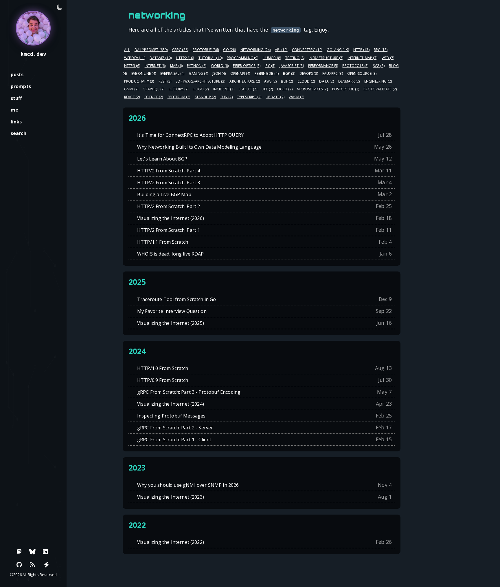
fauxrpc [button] (332, 73)
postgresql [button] (345, 89)
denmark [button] (349, 81)
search (18, 133)
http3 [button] (132, 65)
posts (17, 74)
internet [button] (155, 65)
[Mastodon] (19, 551)
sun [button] (226, 96)
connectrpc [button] (307, 49)
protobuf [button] (206, 49)
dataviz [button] (161, 57)
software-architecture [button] (200, 81)
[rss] (32, 564)
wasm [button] (296, 96)
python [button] (197, 65)
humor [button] (272, 57)
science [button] (153, 96)
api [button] (281, 49)
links (16, 122)
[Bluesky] (32, 551)
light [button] (284, 89)
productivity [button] (139, 81)
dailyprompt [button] (151, 49)
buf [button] (287, 81)
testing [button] (294, 57)
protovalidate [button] (380, 89)
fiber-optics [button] (246, 65)
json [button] (219, 73)
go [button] (229, 49)
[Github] (19, 564)
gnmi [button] (131, 89)
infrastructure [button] (326, 57)
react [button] (132, 96)
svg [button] (379, 65)
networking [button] (255, 49)
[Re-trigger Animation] (46, 564)
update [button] (275, 96)
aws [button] (270, 81)
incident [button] (223, 89)
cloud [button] (306, 81)
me (14, 110)
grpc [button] (180, 49)
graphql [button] (153, 89)
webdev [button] (134, 57)
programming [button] (242, 57)
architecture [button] (244, 81)
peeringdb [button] (267, 73)
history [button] (178, 89)
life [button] (267, 89)
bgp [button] (289, 73)
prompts (21, 86)
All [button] (127, 49)
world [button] (220, 65)
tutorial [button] (210, 57)
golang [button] (338, 49)
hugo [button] (201, 89)
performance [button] (323, 65)
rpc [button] (380, 49)
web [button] (388, 57)
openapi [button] (240, 73)
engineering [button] (378, 81)
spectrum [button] (179, 96)
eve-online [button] (143, 73)
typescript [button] (249, 96)
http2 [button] (185, 57)
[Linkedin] (45, 551)
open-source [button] (361, 73)
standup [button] (205, 96)
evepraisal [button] (172, 73)
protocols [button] (355, 65)
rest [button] (165, 81)
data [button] (326, 81)
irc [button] (270, 65)
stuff (16, 98)
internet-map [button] (362, 57)
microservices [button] (312, 89)
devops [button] (308, 73)
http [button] (361, 49)
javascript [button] (292, 65)
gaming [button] (198, 73)
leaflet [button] (248, 89)
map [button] (176, 65)
